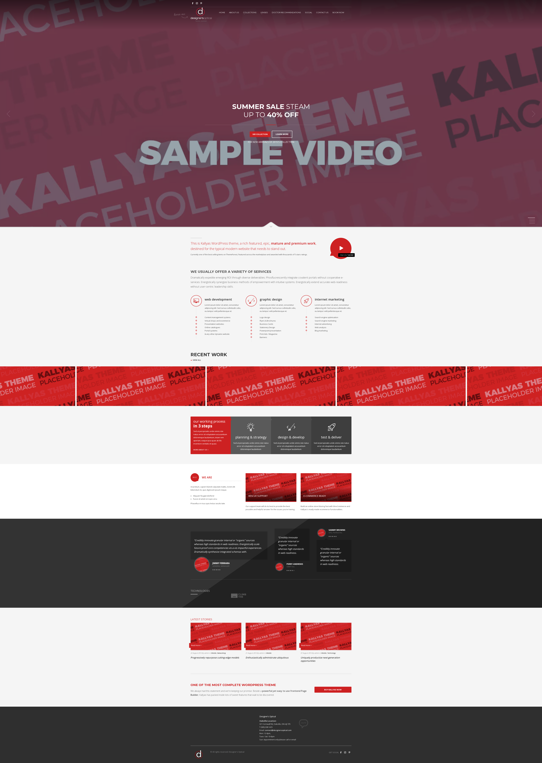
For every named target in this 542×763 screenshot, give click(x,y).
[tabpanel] (271, 114)
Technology (331, 653)
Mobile (213, 653)
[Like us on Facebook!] (341, 752)
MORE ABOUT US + (200, 450)
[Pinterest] (349, 752)
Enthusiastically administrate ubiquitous (267, 657)
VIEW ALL (197, 360)
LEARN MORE (282, 134)
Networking (221, 653)
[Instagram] (197, 3)
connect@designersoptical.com (278, 730)
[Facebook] (193, 3)
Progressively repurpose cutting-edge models (215, 657)
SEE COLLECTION (260, 134)
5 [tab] (532, 223)
